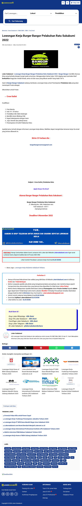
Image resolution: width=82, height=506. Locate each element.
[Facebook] (3, 494)
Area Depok (8, 451)
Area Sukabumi (63, 454)
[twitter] (25, 348)
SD (65, 460)
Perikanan (55, 460)
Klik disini (33, 321)
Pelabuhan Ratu (45, 460)
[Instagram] (7, 494)
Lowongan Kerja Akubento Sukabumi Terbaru (30, 268)
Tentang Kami (67, 488)
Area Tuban (32, 457)
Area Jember (48, 451)
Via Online (48, 466)
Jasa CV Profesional (49, 495)
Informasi (8, 460)
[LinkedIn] (12, 494)
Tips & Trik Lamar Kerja (50, 488)
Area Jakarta (38, 451)
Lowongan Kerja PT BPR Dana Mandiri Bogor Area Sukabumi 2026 (50, 371)
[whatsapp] (56, 348)
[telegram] (72, 348)
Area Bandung (16, 448)
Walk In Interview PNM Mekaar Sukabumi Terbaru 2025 (51, 391)
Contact (24, 491)
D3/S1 (60, 457)
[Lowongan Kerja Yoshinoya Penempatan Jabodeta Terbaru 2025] (71, 362)
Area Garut (17, 451)
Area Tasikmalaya (21, 457)
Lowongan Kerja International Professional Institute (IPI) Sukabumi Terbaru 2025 (31, 429)
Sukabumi (46, 463)
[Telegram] (16, 494)
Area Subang (53, 454)
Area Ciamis (43, 448)
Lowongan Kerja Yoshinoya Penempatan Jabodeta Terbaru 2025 (70, 371)
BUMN (50, 457)
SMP (39, 463)
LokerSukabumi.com (60, 279)
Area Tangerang (9, 457)
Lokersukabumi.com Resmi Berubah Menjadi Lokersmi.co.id (30, 371)
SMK (35, 463)
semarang (20, 463)
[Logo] (10, 485)
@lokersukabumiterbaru (33, 326)
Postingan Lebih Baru (9, 406)
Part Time (36, 460)
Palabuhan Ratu (26, 460)
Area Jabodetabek (27, 451)
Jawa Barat (16, 460)
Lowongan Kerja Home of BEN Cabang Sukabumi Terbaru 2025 (10, 371)
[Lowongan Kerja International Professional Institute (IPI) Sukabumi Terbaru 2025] (31, 382)
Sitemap (45, 498)
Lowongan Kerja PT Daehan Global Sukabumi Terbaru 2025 (70, 391)
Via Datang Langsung (28, 466)
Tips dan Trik (62, 463)
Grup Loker (76, 3)
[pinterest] (41, 348)
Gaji (72, 457)
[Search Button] (63, 2)
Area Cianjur (52, 448)
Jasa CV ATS (47, 491)
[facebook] (10, 348)
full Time (66, 457)
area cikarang (63, 448)
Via (19, 466)
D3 (55, 457)
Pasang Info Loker (28, 488)
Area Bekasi (26, 448)
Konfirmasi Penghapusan (29, 495)
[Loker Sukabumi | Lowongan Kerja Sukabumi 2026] (8, 3)
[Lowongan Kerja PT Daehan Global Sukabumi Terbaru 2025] (71, 382)
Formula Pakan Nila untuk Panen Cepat (17, 415)
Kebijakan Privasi (68, 495)
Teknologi (54, 463)
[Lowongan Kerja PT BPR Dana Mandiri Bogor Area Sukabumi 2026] (51, 362)
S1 (61, 460)
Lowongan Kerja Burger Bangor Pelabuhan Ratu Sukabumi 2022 (36, 74)
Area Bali (7, 448)
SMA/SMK (28, 463)
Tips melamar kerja (10, 466)
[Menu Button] (67, 2)
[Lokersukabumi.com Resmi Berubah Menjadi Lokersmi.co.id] (31, 362)
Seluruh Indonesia (10, 463)
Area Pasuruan (21, 454)
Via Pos (55, 466)
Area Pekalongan (42, 454)
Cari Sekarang (17, 21)
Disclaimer (66, 491)
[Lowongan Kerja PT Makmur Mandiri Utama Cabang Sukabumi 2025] (11, 382)
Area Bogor (35, 448)
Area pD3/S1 (31, 454)
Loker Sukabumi (17, 503)
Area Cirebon (72, 448)
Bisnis (39, 457)
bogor (45, 457)
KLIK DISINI (57, 260)
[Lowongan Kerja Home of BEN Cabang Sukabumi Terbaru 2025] (11, 362)
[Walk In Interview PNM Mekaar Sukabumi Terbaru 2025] (51, 382)
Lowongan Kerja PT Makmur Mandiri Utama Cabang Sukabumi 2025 (10, 391)
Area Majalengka (70, 451)
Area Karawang (58, 451)
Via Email (40, 466)
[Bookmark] (79, 47)
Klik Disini (26, 293)
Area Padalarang (10, 454)
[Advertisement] (42, 161)
